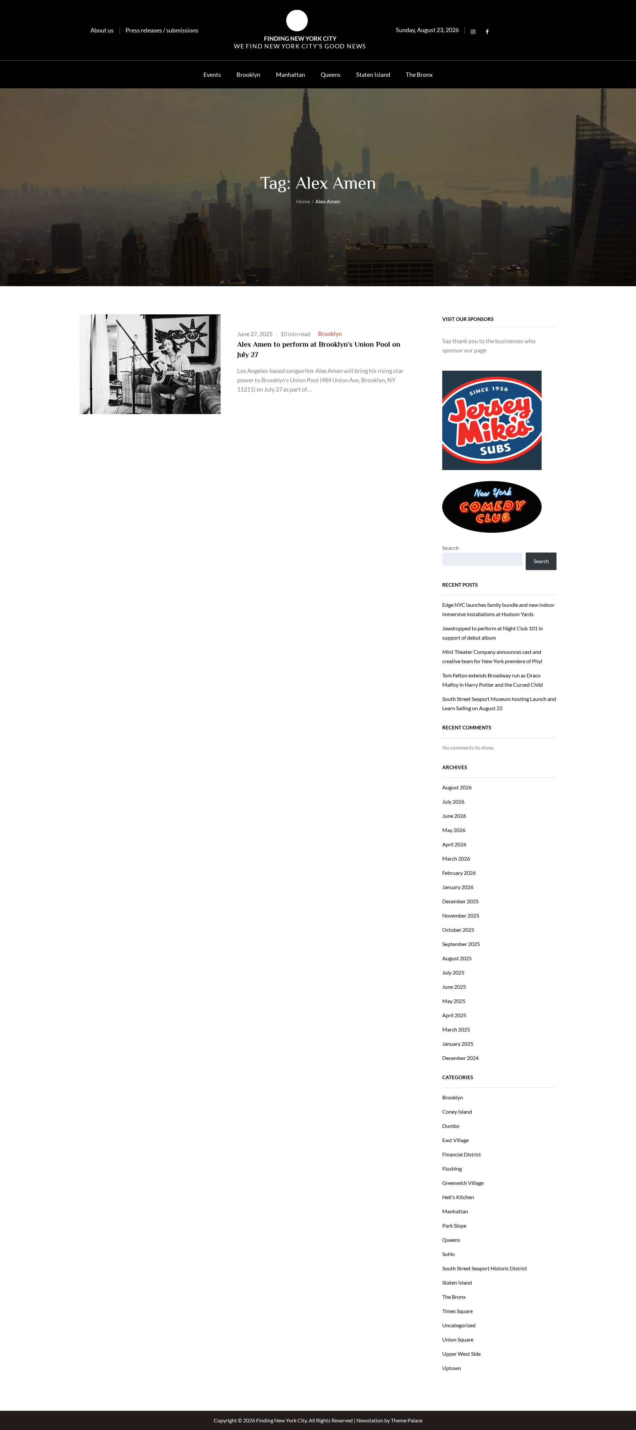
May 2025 (453, 1001)
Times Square (457, 1311)
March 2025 (456, 1029)
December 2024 (460, 1058)
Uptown (451, 1368)
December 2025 (460, 901)
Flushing (452, 1168)
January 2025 (457, 1043)
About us (102, 30)
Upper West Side (461, 1354)
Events (212, 74)
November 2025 (460, 915)
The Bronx (419, 74)
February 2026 (459, 873)
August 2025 (457, 958)
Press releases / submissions (162, 30)
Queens (331, 74)
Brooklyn (248, 74)
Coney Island (457, 1111)
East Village (455, 1140)
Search (450, 548)
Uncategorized (459, 1325)
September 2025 (461, 944)
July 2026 (453, 801)
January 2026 (457, 887)
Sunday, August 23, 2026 (427, 29)
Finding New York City (300, 38)
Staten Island (373, 74)
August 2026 (457, 787)
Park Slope (454, 1225)
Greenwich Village (463, 1183)
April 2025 (454, 1015)
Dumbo (450, 1126)
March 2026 (456, 858)
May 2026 (453, 830)
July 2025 (453, 972)
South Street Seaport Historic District (484, 1268)
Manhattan (290, 74)
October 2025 (458, 930)
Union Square (457, 1339)
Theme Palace (406, 1420)
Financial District (461, 1154)
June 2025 (454, 986)
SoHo (448, 1254)
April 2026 (454, 844)
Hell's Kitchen (458, 1197)
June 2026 (454, 816)
